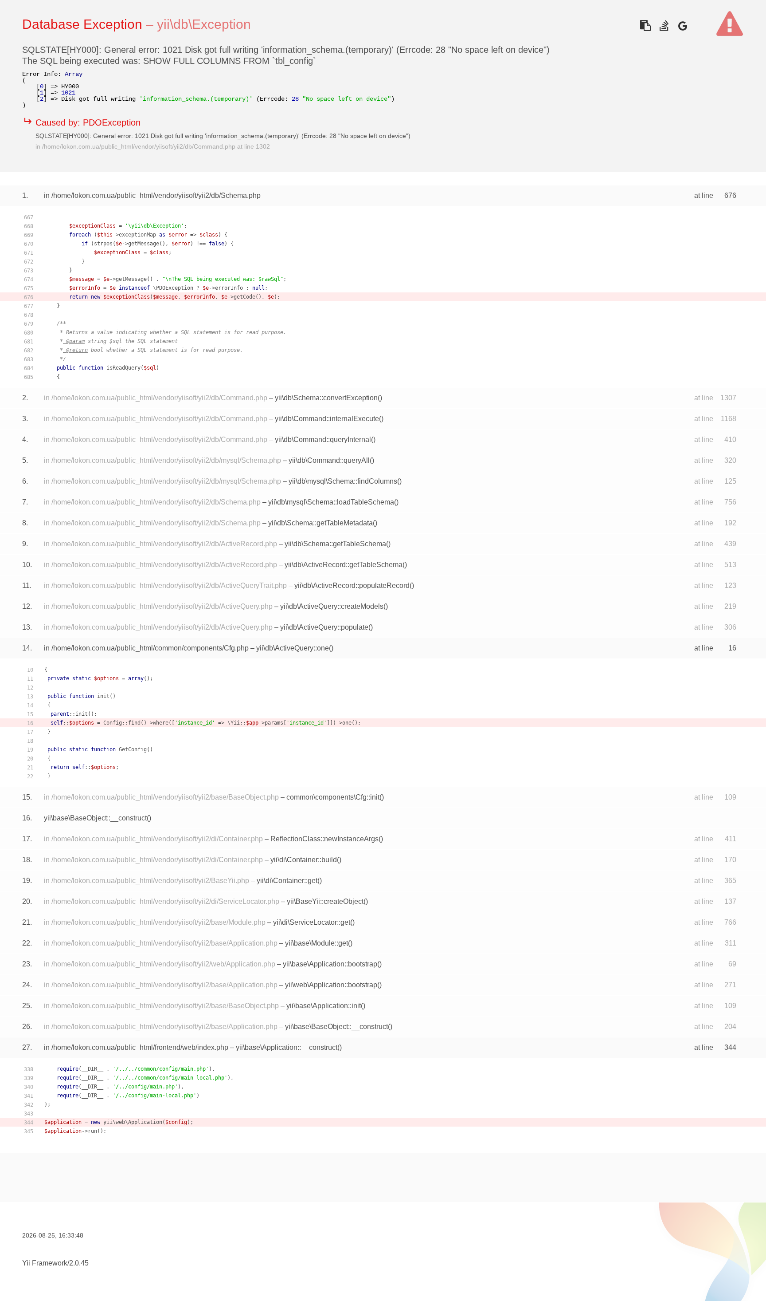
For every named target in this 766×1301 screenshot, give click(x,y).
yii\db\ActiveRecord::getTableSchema (344, 564)
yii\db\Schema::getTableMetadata (320, 523)
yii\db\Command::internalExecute (327, 418)
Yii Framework (44, 1263)
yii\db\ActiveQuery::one (292, 648)
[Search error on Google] (682, 25)
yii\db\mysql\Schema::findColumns (343, 481)
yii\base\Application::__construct (286, 1047)
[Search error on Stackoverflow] (664, 25)
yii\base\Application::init (323, 1005)
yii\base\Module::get (316, 943)
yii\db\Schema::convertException (326, 398)
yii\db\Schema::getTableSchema (335, 544)
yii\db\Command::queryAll (329, 460)
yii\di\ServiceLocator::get (311, 922)
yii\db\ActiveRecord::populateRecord (352, 585)
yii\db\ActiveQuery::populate (324, 627)
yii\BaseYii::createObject (325, 901)
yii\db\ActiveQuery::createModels (331, 606)
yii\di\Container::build (303, 859)
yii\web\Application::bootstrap (331, 985)
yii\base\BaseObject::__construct (95, 818)
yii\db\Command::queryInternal (323, 439)
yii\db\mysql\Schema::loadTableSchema (331, 502)
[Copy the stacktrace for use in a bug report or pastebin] (645, 25)
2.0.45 (79, 1263)
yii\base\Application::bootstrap (330, 964)
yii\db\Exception (204, 24)
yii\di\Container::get (287, 880)
